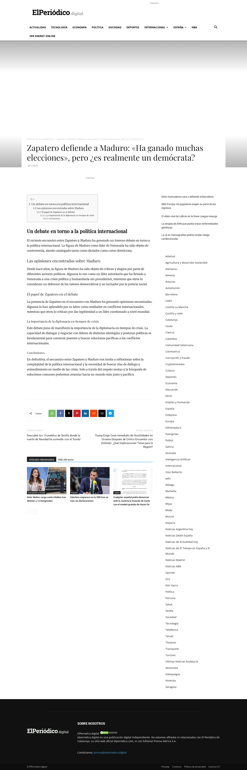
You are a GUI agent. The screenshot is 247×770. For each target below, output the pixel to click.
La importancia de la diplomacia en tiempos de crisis (70, 215)
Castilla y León (174, 313)
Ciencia (169, 332)
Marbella (170, 491)
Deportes (132, 27)
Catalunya (171, 319)
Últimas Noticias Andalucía (181, 661)
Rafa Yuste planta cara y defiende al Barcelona (187, 196)
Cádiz (168, 300)
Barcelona (171, 294)
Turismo (170, 655)
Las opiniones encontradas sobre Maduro (60, 208)
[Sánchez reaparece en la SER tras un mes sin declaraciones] (90, 480)
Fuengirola (171, 434)
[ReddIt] (93, 413)
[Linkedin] (85, 413)
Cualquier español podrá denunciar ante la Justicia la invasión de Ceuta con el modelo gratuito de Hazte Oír (131, 501)
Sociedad (114, 27)
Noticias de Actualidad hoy (40, 139)
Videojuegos (172, 674)
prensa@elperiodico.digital (110, 752)
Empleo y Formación (177, 402)
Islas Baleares (173, 472)
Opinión (170, 572)
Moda (168, 510)
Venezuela (171, 668)
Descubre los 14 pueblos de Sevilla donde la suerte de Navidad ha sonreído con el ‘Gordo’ (54, 437)
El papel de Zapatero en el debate (58, 212)
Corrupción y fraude (36, 492)
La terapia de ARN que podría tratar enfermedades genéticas (189, 225)
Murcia (169, 516)
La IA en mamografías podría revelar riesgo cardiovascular (185, 237)
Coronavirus (172, 351)
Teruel (169, 636)
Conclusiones (54, 219)
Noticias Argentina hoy (179, 529)
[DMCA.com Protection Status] (109, 733)
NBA (194, 27)
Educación (171, 389)
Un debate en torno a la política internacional (60, 204)
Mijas (168, 503)
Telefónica (171, 629)
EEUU (168, 396)
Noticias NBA (173, 566)
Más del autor (66, 459)
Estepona (171, 415)
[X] (68, 413)
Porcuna (170, 598)
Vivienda (170, 680)
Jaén (168, 478)
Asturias (170, 281)
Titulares (170, 642)
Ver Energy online (42, 36)
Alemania (171, 269)
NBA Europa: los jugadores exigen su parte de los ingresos (188, 206)
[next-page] (35, 511)
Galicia (169, 446)
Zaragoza (170, 687)
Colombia (171, 338)
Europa (169, 421)
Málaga (169, 484)
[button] (215, 27)
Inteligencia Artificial (177, 459)
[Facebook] (60, 413)
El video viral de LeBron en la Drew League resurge (189, 216)
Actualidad (37, 27)
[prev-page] (29, 511)
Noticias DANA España (179, 535)
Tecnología (59, 27)
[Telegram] (110, 413)
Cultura (169, 370)
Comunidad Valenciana (179, 345)
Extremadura (173, 427)
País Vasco (171, 585)
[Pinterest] (77, 413)
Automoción (172, 288)
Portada (165, 766)
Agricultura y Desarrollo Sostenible (186, 262)
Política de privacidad (195, 766)
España (178, 27)
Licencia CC (214, 766)
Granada (170, 453)
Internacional (154, 27)
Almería (170, 275)
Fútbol (169, 440)
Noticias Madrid (175, 560)
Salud (168, 604)
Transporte (172, 649)
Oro (167, 579)
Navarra (170, 523)
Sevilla (169, 610)
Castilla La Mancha (176, 307)
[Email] (102, 413)
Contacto (176, 766)
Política (97, 27)
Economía (80, 27)
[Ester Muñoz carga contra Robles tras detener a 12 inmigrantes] (46, 480)
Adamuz (170, 256)
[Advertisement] (154, 13)
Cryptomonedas (175, 364)
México (169, 497)
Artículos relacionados (41, 459)
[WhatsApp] (52, 413)
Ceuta (117, 492)
